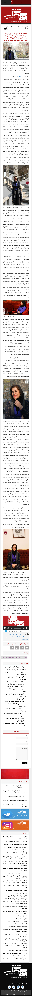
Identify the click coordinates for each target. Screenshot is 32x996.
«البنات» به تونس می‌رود (21, 893)
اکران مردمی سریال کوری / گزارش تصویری (17, 950)
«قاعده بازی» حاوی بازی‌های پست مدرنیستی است (15, 797)
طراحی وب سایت (23, 994)
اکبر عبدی (18, 634)
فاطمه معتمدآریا (9, 637)
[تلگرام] (9, 987)
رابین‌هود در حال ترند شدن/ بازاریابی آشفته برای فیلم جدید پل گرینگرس (15, 877)
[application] (16, 623)
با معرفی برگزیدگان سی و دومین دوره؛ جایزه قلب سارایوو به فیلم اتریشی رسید (15, 912)
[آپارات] (13, 987)
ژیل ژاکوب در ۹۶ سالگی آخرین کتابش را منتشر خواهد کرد (15, 886)
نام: (26, 735)
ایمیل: (26, 741)
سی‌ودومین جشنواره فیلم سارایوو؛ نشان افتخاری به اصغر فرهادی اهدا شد (15, 940)
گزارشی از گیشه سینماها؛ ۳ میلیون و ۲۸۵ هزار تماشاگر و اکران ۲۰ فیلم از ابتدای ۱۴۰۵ (15, 848)
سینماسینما (22, 77)
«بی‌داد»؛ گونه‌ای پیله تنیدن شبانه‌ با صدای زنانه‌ (16, 899)
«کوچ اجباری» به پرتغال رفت (20, 919)
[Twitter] (27, 647)
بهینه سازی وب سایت (14, 994)
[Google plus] (17, 647)
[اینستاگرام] (18, 987)
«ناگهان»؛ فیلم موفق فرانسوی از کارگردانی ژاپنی (16, 890)
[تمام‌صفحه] (5, 628)
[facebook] (22, 647)
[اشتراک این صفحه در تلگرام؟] (12, 647)
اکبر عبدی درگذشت (19, 699)
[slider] (17, 628)
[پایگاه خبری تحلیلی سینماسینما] (16, 15)
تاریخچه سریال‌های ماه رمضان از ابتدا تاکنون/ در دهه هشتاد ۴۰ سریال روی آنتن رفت (15, 786)
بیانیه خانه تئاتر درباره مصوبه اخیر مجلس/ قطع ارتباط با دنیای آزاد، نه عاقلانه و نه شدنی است (15, 882)
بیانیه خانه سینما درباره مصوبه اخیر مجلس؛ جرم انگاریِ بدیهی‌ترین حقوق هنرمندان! (15, 954)
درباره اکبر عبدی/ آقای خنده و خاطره (15, 682)
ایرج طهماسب (10, 634)
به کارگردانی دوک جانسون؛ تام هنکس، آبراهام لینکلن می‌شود (15, 853)
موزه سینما (25, 639)
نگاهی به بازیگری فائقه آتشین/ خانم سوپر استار (16, 896)
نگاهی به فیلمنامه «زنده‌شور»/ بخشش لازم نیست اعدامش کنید (15, 869)
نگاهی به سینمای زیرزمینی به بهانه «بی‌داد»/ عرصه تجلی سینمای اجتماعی (15, 930)
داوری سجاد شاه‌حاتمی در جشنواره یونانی (17, 926)
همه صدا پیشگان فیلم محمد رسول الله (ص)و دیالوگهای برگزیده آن (15, 805)
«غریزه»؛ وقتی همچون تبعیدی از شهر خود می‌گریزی (15, 800)
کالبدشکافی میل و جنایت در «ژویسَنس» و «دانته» (15, 873)
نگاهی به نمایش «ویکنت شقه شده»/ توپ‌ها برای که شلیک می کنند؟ (15, 838)
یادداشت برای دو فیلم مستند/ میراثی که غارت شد (15, 844)
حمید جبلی (25, 637)
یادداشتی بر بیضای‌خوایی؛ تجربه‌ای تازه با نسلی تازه (15, 842)
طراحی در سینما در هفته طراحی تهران (14, 701)
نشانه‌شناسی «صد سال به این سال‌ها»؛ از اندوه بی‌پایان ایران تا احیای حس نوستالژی (15, 792)
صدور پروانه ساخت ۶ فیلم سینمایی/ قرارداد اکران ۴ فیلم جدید (15, 907)
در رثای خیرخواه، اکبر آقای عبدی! (15, 687)
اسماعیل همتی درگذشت (21, 916)
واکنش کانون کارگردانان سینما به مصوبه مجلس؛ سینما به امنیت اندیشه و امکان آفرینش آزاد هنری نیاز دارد (15, 946)
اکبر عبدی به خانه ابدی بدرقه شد (16, 684)
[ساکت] (8, 628)
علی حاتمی (17, 637)
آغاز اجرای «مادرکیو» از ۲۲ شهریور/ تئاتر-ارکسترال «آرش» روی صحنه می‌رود (15, 923)
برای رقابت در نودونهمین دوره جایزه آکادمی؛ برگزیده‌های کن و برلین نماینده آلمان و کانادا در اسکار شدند (15, 863)
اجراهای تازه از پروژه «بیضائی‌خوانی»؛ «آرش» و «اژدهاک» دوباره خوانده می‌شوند (15, 903)
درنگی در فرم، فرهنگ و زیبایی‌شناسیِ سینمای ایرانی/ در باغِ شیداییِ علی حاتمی (15, 668)
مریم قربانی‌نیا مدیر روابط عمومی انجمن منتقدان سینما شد (15, 959)
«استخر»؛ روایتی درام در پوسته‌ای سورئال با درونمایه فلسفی (15, 935)
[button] (16, 622)
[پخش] (27, 628)
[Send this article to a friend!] (7, 29)
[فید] (22, 987)
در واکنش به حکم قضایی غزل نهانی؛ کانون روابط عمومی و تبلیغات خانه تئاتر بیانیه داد (15, 858)
